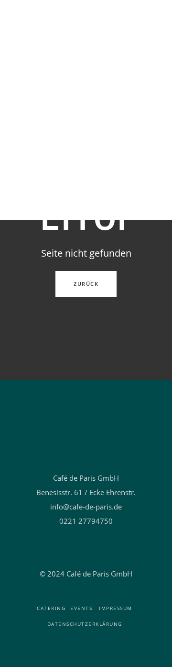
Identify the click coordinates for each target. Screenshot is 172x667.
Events (81, 608)
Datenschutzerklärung (84, 624)
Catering (51, 608)
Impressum (115, 608)
